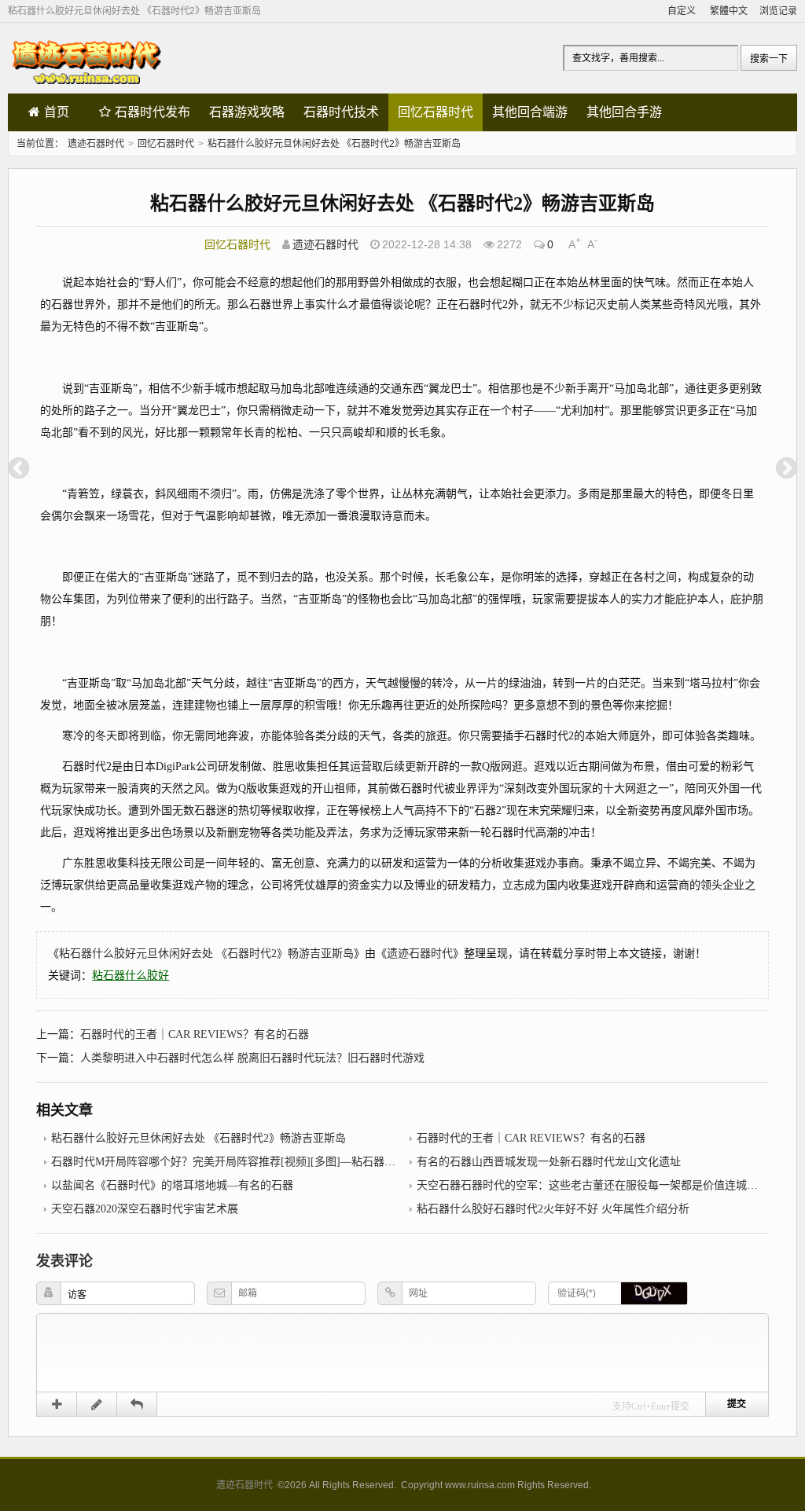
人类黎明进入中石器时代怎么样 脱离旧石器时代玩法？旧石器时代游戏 (252, 1058)
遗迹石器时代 (96, 143)
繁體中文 (729, 11)
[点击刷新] (654, 1293)
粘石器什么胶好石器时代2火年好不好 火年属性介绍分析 (553, 1209)
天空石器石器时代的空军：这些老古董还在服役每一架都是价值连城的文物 (598, 1185)
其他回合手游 (624, 112)
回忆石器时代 (435, 112)
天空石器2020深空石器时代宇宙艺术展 (144, 1209)
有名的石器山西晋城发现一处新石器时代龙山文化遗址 (549, 1162)
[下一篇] (786, 468)
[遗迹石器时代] (86, 85)
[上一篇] (18, 468)
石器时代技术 (341, 112)
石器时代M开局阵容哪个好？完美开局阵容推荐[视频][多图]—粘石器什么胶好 (239, 1162)
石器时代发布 (152, 112)
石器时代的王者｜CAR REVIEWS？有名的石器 (194, 1034)
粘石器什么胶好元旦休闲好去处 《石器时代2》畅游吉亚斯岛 (334, 143)
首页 (56, 112)
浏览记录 (778, 11)
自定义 (681, 11)
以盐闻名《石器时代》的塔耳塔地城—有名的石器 (172, 1185)
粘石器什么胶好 (130, 975)
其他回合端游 (530, 112)
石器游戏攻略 (247, 112)
